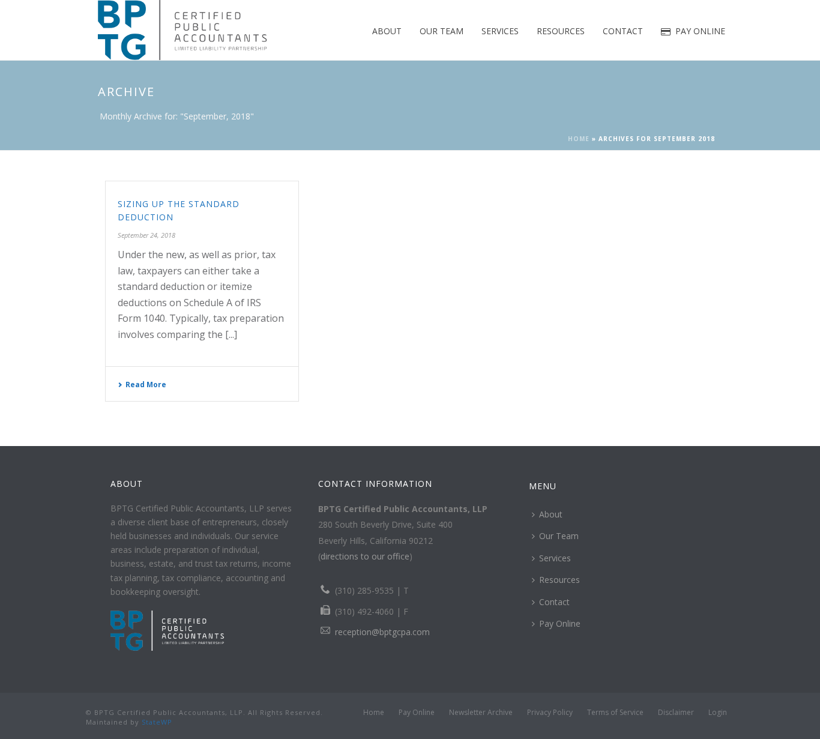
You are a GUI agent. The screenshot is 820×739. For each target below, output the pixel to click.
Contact (623, 31)
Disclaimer (676, 712)
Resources (561, 31)
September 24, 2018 (146, 235)
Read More (145, 384)
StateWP (157, 721)
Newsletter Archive (481, 712)
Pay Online (700, 31)
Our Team (441, 31)
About (387, 31)
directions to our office (365, 556)
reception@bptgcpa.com (382, 632)
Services (500, 31)
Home (578, 138)
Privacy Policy (550, 712)
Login (717, 712)
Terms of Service (615, 712)
